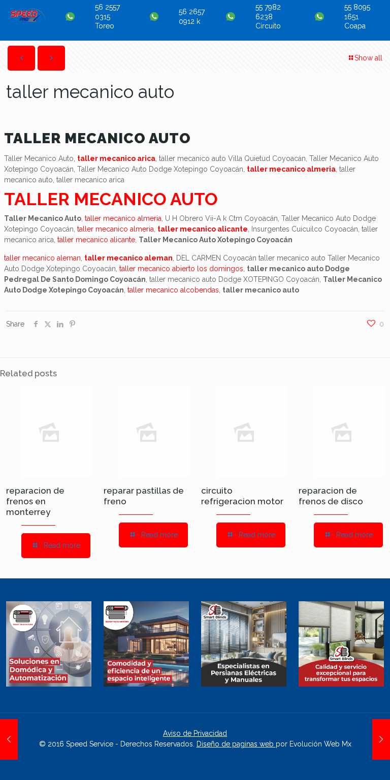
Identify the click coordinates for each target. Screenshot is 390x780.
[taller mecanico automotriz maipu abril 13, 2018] (9, 739)
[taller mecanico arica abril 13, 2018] (381, 739)
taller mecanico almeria (291, 169)
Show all (368, 58)
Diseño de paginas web (236, 744)
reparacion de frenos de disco (331, 495)
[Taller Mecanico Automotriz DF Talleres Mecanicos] (27, 19)
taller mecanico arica (116, 158)
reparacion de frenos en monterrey (35, 501)
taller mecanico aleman (42, 258)
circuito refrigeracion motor (242, 495)
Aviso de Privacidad (195, 733)
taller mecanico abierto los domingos (181, 269)
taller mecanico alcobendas (173, 290)
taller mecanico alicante (202, 229)
